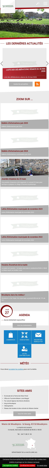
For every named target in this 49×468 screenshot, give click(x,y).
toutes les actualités (21, 84)
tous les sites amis (24, 414)
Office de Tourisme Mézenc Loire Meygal (16, 398)
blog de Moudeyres (10, 403)
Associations (24, 340)
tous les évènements (24, 325)
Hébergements (8, 406)
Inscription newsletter (38, 341)
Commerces (10, 340)
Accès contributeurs (24, 354)
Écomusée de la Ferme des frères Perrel (16, 396)
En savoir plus (42, 465)
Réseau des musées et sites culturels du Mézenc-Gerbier (21, 408)
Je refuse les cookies (27, 465)
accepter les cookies (16, 369)
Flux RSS (37, 84)
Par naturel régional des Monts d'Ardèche (17, 401)
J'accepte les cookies (10, 465)
